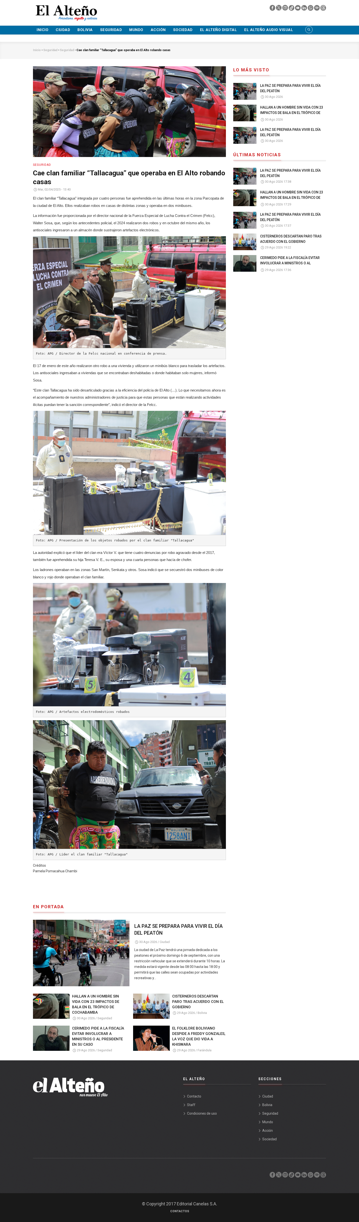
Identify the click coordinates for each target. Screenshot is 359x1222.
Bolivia (85, 30)
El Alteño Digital (218, 30)
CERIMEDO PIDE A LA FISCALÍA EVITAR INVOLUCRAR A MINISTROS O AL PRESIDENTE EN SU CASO (98, 1036)
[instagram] (285, 9)
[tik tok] (292, 9)
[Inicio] (66, 10)
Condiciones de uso (202, 1113)
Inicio (42, 30)
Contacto (194, 1096)
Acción (158, 30)
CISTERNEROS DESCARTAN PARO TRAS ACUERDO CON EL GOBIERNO (198, 1001)
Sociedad (183, 30)
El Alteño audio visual (268, 30)
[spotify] (317, 9)
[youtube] (298, 9)
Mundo (136, 30)
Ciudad (63, 30)
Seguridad (111, 30)
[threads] (323, 9)
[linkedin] (304, 9)
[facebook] (273, 9)
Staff (191, 1105)
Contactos (179, 1211)
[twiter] (279, 9)
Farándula (204, 1050)
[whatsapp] (311, 9)
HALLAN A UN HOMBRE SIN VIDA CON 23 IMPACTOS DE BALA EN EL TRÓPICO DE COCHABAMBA (95, 1004)
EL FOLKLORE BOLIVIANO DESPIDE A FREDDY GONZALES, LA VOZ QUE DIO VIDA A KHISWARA (198, 1036)
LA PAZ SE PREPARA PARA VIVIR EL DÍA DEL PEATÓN (178, 929)
